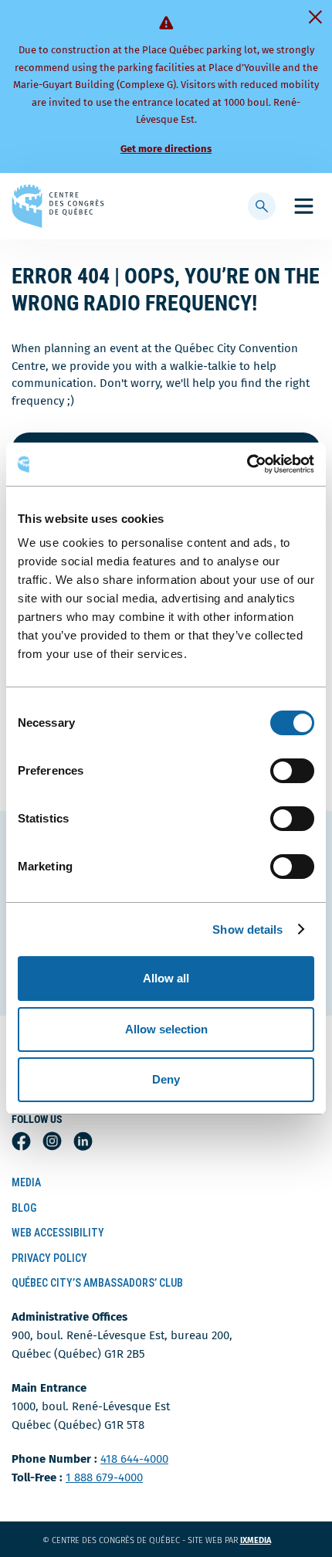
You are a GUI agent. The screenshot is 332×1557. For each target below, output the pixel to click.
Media (26, 1182)
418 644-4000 (134, 1459)
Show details (247, 929)
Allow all (166, 978)
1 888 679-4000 (104, 1477)
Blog (24, 1208)
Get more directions (166, 148)
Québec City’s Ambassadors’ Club (97, 1283)
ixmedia (265, 1540)
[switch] (292, 770)
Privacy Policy (49, 1258)
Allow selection (166, 1029)
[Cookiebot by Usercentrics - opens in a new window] (246, 464)
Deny (166, 1079)
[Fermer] (315, 17)
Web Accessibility (58, 1232)
